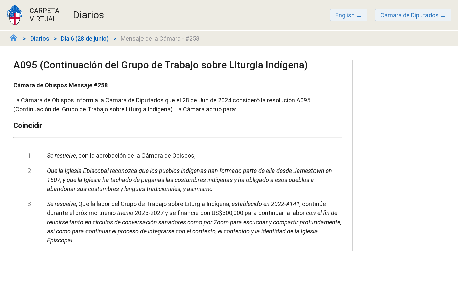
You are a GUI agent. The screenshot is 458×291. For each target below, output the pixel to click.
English (345, 15)
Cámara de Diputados (409, 15)
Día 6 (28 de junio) (85, 38)
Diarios (39, 38)
